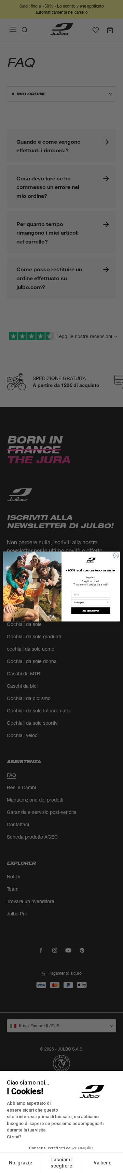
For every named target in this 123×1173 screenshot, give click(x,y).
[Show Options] (107, 602)
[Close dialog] (116, 555)
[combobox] (90, 602)
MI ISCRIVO (90, 610)
